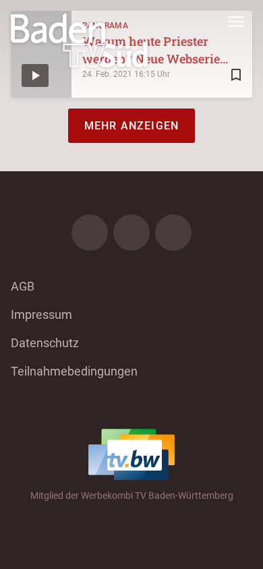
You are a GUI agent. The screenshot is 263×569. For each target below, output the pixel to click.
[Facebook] (89, 232)
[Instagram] (131, 232)
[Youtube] (173, 232)
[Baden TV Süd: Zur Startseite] (79, 40)
